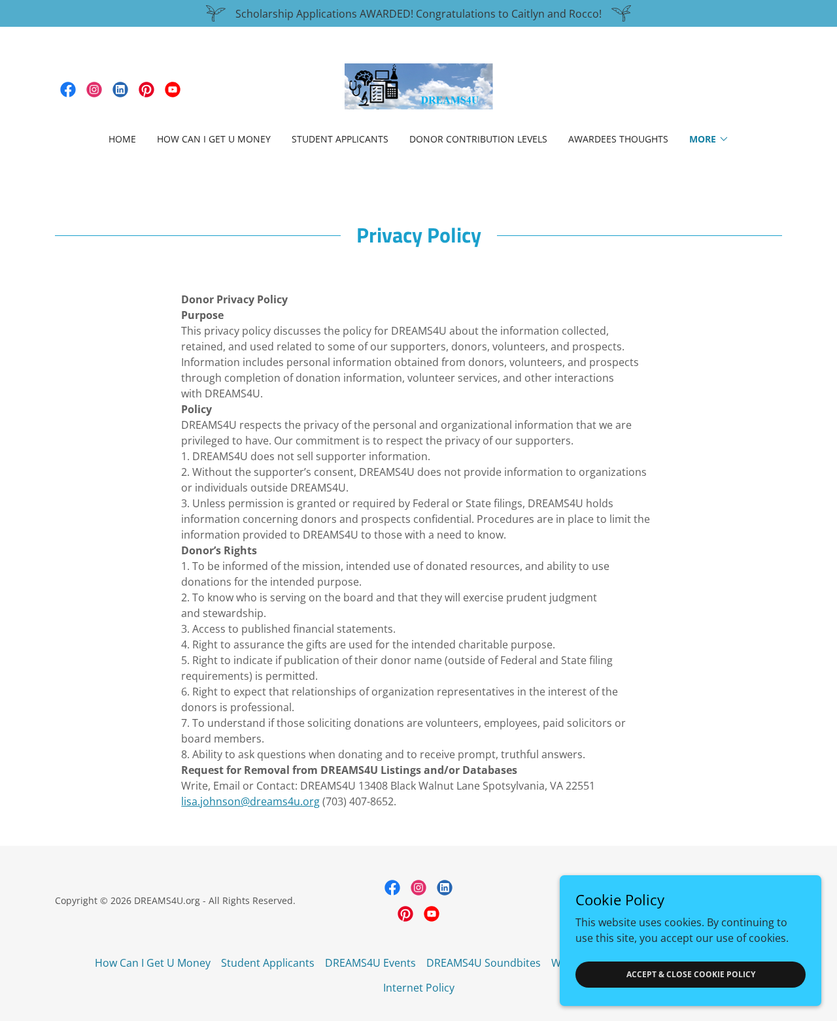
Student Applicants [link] (340, 139)
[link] (68, 89)
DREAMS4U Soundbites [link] (483, 963)
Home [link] (122, 139)
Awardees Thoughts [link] (618, 139)
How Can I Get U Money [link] (214, 139)
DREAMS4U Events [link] (370, 963)
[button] (709, 139)
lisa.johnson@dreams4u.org (250, 801)
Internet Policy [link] (418, 987)
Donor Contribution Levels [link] (478, 139)
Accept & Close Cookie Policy (690, 974)
